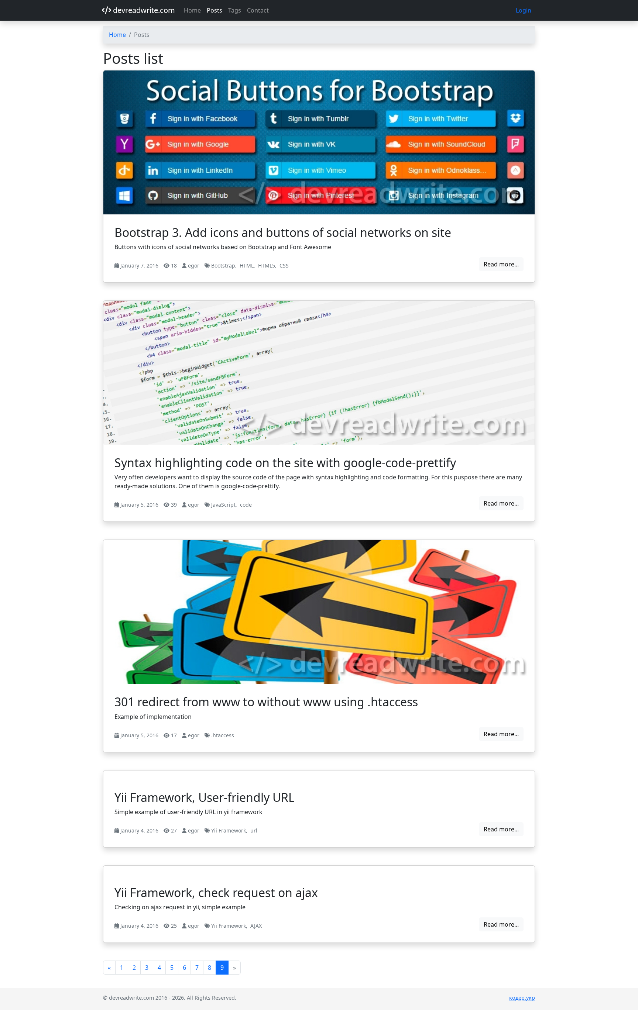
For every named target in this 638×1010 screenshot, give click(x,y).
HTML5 (266, 265)
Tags (234, 10)
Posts (214, 10)
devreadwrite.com (143, 10)
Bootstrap (223, 265)
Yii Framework (228, 830)
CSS (284, 265)
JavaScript (223, 504)
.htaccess (222, 735)
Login (523, 10)
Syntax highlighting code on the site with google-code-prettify (285, 462)
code (246, 504)
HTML (247, 265)
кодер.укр (522, 997)
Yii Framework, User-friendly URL (204, 797)
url (253, 830)
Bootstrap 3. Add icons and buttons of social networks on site (282, 232)
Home (192, 10)
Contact (258, 10)
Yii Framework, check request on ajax (216, 892)
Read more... (501, 264)
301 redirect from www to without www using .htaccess (266, 702)
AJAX (256, 925)
